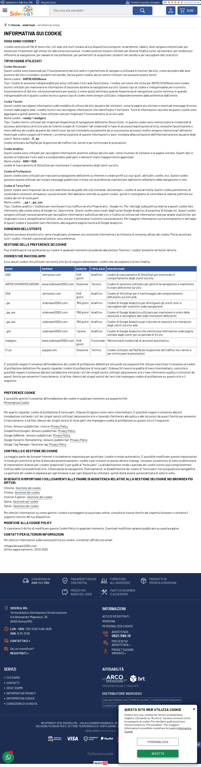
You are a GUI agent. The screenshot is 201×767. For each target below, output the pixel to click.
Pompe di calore (139, 700)
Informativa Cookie (20, 698)
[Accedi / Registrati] (170, 10)
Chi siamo (13, 677)
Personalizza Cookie (16, 402)
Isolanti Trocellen (115, 700)
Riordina (108, 621)
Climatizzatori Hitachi (116, 705)
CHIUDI (194, 709)
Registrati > (19, 653)
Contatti (12, 683)
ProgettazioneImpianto (123, 651)
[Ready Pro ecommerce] (100, 763)
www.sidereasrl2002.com (58, 284)
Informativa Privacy (21, 693)
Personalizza (158, 742)
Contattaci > (20, 641)
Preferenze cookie (100, 753)
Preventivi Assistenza (121, 642)
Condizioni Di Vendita (21, 703)
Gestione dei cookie (28, 488)
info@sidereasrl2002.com (20, 546)
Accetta (158, 753)
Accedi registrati (115, 616)
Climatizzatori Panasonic (166, 700)
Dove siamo (14, 688)
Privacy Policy (59, 426)
